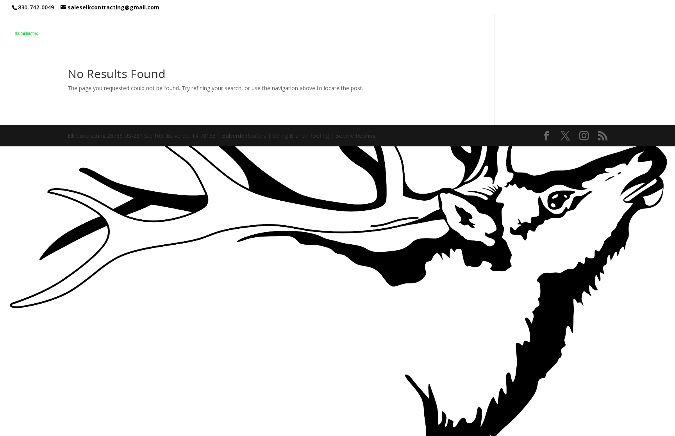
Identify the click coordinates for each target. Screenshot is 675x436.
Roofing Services (383, 30)
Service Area (517, 30)
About (471, 30)
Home (340, 30)
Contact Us (570, 30)
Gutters (439, 30)
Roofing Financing (634, 30)
